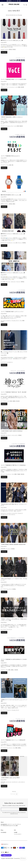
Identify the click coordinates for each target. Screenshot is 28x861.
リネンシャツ (13, 281)
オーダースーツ (10, 242)
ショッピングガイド (17, 834)
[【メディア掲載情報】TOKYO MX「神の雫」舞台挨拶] (14, 380)
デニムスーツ (3, 126)
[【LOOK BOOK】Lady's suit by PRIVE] (14, 766)
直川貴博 (22, 87)
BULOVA (2, 203)
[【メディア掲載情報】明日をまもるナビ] (14, 144)
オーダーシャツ (3, 242)
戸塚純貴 (18, 474)
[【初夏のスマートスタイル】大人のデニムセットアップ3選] (14, 688)
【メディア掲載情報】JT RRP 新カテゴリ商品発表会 (13, 465)
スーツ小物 (15, 242)
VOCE (2, 87)
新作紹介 (14, 49)
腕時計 (14, 203)
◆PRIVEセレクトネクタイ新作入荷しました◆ (12, 40)
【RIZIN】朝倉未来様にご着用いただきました (12, 117)
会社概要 (15, 832)
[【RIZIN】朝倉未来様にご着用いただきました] (14, 105)
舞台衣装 (17, 401)
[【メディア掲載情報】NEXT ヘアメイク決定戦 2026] (14, 68)
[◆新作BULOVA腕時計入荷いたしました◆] (14, 183)
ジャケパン (3, 669)
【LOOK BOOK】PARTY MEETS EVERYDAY (12, 431)
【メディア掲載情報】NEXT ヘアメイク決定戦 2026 (13, 79)
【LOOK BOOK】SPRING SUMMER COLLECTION (13, 544)
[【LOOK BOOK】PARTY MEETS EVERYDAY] (14, 419)
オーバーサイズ (3, 401)
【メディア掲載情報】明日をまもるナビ (10, 156)
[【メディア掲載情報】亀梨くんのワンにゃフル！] (14, 300)
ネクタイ (6, 49)
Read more (4, 52)
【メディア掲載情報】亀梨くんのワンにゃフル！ (12, 311)
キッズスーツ (9, 513)
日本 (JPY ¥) (5, 844)
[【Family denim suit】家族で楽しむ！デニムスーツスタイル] (14, 492)
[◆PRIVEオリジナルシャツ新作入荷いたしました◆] (14, 222)
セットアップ (6, 87)
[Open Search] (24, 4)
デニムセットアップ (9, 126)
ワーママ (2, 783)
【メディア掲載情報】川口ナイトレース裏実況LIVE (13, 740)
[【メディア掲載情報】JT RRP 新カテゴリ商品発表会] (14, 453)
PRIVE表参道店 (3, 832)
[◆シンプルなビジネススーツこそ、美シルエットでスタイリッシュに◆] (14, 340)
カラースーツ (3, 474)
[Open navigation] (4, 4)
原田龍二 (12, 669)
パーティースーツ (14, 435)
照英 (12, 164)
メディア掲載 (17, 87)
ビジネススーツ (10, 362)
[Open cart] (26, 4)
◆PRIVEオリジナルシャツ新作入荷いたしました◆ (13, 233)
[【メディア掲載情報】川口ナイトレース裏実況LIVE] (14, 728)
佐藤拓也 (14, 401)
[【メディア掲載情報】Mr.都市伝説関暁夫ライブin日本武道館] (14, 648)
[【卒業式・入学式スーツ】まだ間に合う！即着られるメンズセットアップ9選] (14, 607)
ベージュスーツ (12, 87)
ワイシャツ (20, 242)
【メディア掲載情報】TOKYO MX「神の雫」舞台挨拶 (13, 392)
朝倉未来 (21, 126)
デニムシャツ (7, 281)
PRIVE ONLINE (10, 858)
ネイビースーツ (3, 362)
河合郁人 (2, 321)
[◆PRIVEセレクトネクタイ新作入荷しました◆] (14, 29)
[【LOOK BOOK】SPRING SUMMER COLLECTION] (14, 533)
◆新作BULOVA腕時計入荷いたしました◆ (11, 195)
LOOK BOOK (3, 435)
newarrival (2, 49)
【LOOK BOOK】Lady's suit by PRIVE (10, 777)
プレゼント (6, 203)
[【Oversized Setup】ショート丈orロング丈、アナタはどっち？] (14, 567)
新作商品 (10, 49)
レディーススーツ (12, 514)
